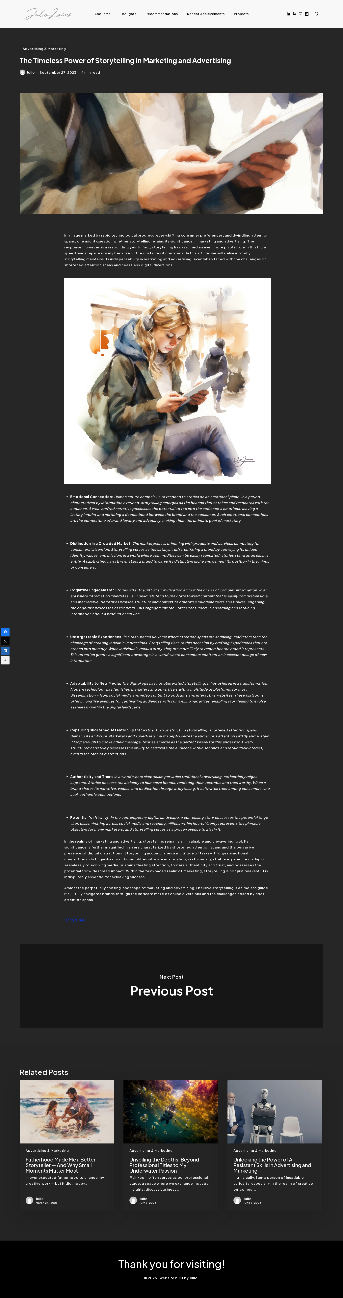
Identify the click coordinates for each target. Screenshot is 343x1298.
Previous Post (171, 986)
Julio (31, 72)
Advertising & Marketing (44, 48)
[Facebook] (5, 632)
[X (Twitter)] (5, 641)
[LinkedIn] (5, 651)
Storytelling (75, 920)
